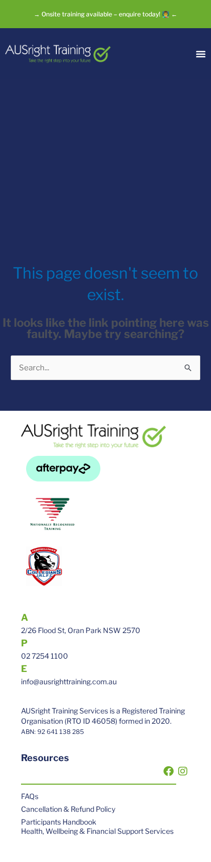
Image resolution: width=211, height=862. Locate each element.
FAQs (29, 796)
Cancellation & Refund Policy (68, 809)
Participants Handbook (58, 821)
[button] (200, 53)
